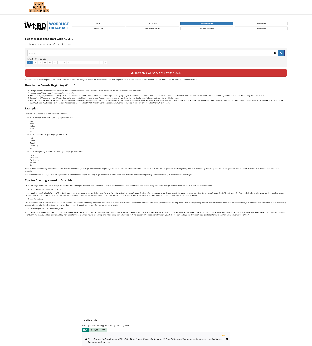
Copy (224, 335)
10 (64, 62)
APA (103, 330)
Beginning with (207, 23)
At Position (98, 28)
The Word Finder (39, 7)
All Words (153, 23)
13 (50, 62)
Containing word (207, 28)
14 (45, 62)
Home (98, 23)
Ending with (261, 23)
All (30, 62)
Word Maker (261, 28)
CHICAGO (94, 330)
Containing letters (152, 28)
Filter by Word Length (36, 59)
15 (40, 62)
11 (59, 62)
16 (35, 62)
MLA (85, 330)
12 (55, 62)
